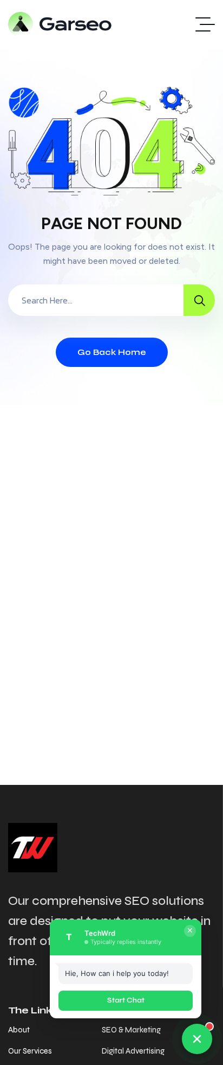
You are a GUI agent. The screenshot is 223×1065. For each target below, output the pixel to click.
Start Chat (126, 1000)
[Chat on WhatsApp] (197, 1039)
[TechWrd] (60, 24)
